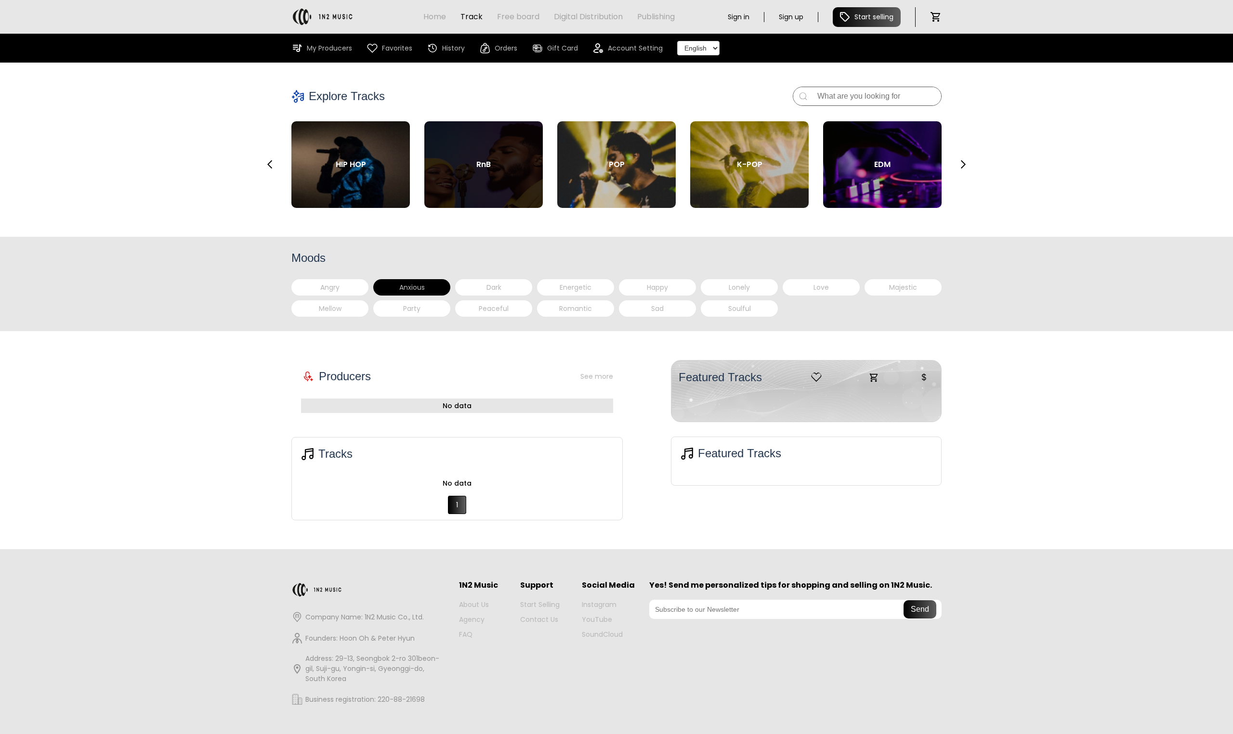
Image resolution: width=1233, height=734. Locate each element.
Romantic (575, 308)
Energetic (575, 287)
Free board (518, 16)
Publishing (656, 16)
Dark (493, 287)
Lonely (739, 287)
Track (471, 16)
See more (596, 376)
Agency (472, 619)
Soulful (739, 308)
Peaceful (494, 308)
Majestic (903, 287)
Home (434, 16)
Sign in (738, 17)
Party (411, 308)
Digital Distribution (588, 16)
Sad (657, 308)
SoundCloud (602, 634)
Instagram (599, 604)
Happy (657, 287)
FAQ (465, 634)
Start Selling (540, 604)
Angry (330, 287)
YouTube (597, 619)
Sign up (791, 17)
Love (821, 287)
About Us (474, 604)
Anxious (412, 287)
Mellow (330, 308)
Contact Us (539, 619)
